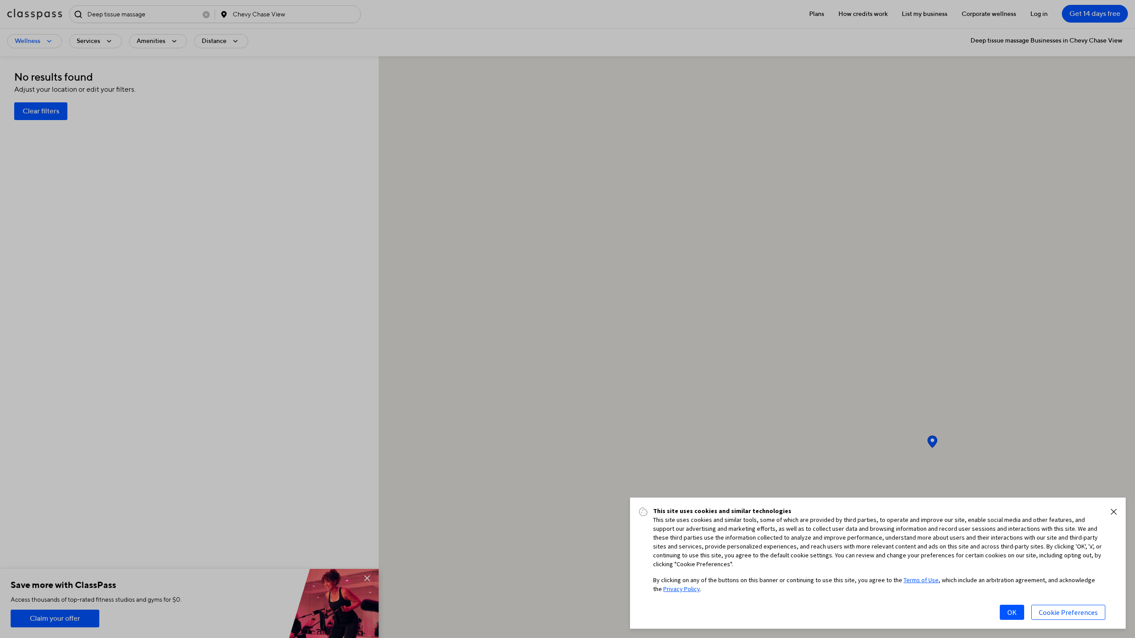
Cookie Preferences (1068, 612)
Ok (1012, 612)
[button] (1114, 512)
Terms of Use (921, 580)
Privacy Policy (681, 589)
